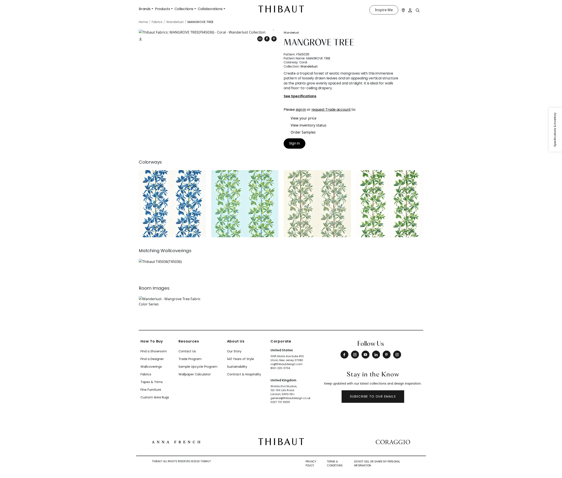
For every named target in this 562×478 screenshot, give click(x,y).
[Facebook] (344, 354)
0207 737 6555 (280, 402)
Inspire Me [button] (384, 9)
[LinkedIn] (376, 354)
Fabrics (145, 374)
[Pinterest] (274, 38)
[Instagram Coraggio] (397, 354)
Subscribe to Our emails (373, 396)
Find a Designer (152, 359)
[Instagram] (355, 354)
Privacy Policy (311, 463)
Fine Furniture (150, 389)
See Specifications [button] (300, 96)
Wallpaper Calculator (194, 374)
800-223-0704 (280, 368)
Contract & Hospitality (244, 374)
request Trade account (331, 109)
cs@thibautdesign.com (286, 364)
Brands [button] (145, 8)
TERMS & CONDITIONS (335, 463)
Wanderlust (291, 32)
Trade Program (190, 359)
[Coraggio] (393, 441)
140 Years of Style (240, 359)
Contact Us (187, 351)
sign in (301, 109)
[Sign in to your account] (410, 9)
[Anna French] (176, 441)
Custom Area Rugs (154, 397)
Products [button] (162, 8)
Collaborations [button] (210, 8)
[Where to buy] (403, 9)
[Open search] (418, 10)
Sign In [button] (294, 143)
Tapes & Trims (151, 382)
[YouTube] (365, 354)
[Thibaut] (281, 441)
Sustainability (237, 366)
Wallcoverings (151, 366)
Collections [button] (184, 8)
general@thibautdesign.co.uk (290, 398)
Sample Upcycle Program (197, 366)
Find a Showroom (153, 351)
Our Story (234, 351)
